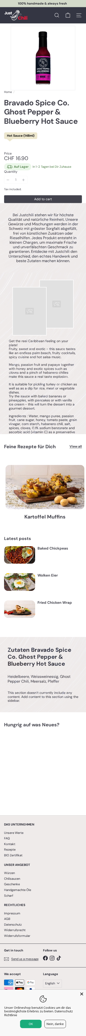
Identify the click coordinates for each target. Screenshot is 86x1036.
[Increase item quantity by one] (23, 180)
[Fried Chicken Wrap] (19, 609)
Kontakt (9, 844)
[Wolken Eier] (19, 582)
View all (76, 446)
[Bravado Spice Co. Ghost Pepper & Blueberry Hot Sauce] (33, 768)
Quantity (10, 172)
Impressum (12, 913)
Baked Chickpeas (53, 548)
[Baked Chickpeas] (19, 555)
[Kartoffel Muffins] (44, 487)
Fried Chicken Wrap (55, 602)
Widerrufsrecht (15, 930)
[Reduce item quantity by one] (8, 180)
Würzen (9, 873)
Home (8, 92)
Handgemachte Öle (17, 890)
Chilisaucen (12, 879)
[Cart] (67, 15)
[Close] (81, 994)
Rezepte (10, 849)
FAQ (7, 838)
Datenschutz (13, 925)
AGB (7, 919)
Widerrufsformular (17, 936)
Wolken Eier (48, 575)
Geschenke (12, 884)
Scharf (8, 896)
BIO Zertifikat (13, 855)
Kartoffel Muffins (44, 517)
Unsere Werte (13, 833)
